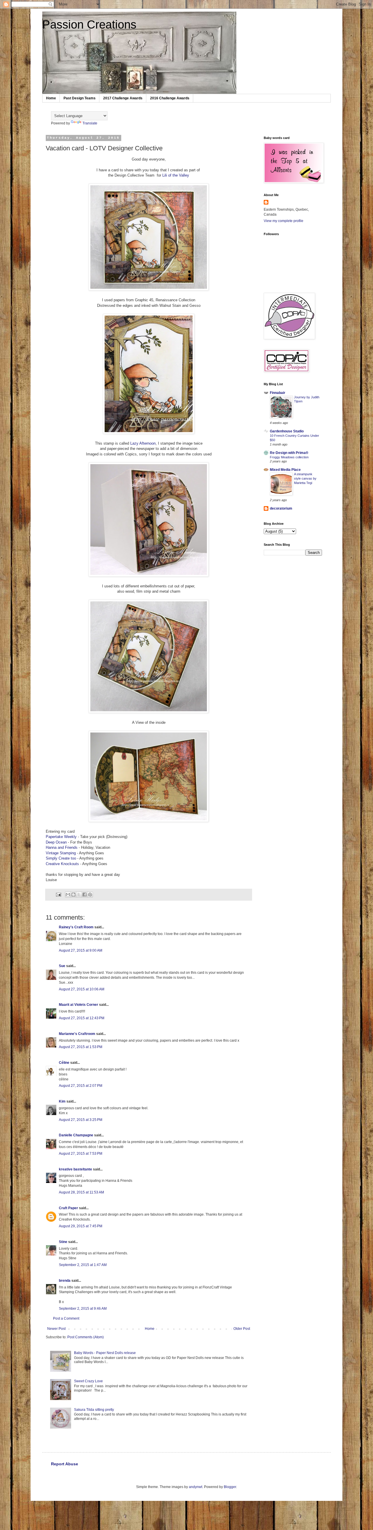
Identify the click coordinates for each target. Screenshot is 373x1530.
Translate (89, 123)
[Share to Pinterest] (90, 894)
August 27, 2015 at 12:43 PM (81, 1018)
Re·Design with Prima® (289, 453)
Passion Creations (89, 24)
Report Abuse (64, 1464)
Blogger (230, 1487)
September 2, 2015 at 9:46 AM (83, 1309)
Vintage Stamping (61, 853)
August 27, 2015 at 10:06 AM (81, 989)
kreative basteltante (75, 1169)
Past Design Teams (80, 98)
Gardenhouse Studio (287, 431)
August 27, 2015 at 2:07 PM (80, 1086)
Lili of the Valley (175, 175)
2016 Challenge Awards (169, 98)
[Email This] (68, 894)
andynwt (195, 1487)
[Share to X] (79, 894)
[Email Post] (58, 894)
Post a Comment (66, 1318)
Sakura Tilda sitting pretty (94, 1410)
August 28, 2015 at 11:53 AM (81, 1192)
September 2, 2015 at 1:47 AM (83, 1265)
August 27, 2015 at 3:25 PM (80, 1120)
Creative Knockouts (62, 864)
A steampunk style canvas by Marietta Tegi (305, 478)
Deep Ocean (56, 842)
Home (51, 98)
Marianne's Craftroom (77, 1034)
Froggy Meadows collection (289, 457)
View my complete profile (283, 221)
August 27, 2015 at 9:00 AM (80, 950)
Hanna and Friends (62, 847)
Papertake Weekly (61, 836)
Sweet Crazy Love (88, 1381)
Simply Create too (61, 858)
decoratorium (281, 508)
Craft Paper (68, 1208)
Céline (64, 1063)
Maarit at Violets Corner (78, 1005)
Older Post (241, 1329)
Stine (63, 1242)
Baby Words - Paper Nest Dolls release (105, 1353)
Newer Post (56, 1329)
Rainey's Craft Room (76, 927)
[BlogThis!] (73, 894)
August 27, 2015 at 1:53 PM (80, 1047)
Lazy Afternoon (143, 443)
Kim (62, 1101)
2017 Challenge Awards (122, 98)
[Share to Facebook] (84, 894)
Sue (62, 966)
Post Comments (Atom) (85, 1337)
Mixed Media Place (285, 470)
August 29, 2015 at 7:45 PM (80, 1226)
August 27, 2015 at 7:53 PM (80, 1154)
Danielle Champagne (76, 1135)
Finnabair (277, 393)
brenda (65, 1281)
